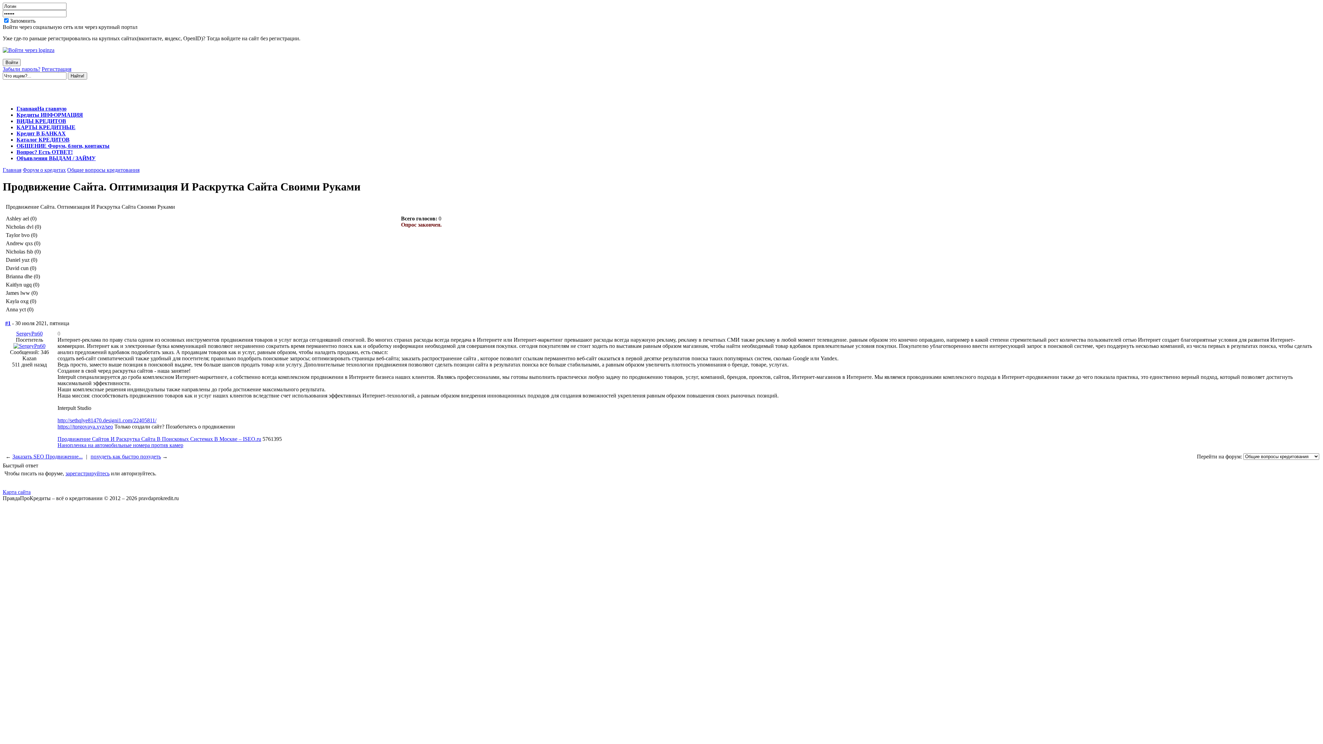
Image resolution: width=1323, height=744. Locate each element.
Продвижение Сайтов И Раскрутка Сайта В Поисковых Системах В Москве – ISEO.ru (159, 439)
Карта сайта (17, 492)
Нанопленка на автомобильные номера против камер (120, 445)
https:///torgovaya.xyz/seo (85, 427)
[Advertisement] (83, 90)
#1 (8, 323)
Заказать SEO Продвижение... (47, 456)
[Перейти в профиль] (29, 346)
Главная (12, 170)
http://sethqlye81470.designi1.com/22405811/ (107, 420)
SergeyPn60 (29, 334)
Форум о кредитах (44, 170)
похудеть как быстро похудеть (126, 456)
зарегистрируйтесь (87, 473)
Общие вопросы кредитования (103, 170)
